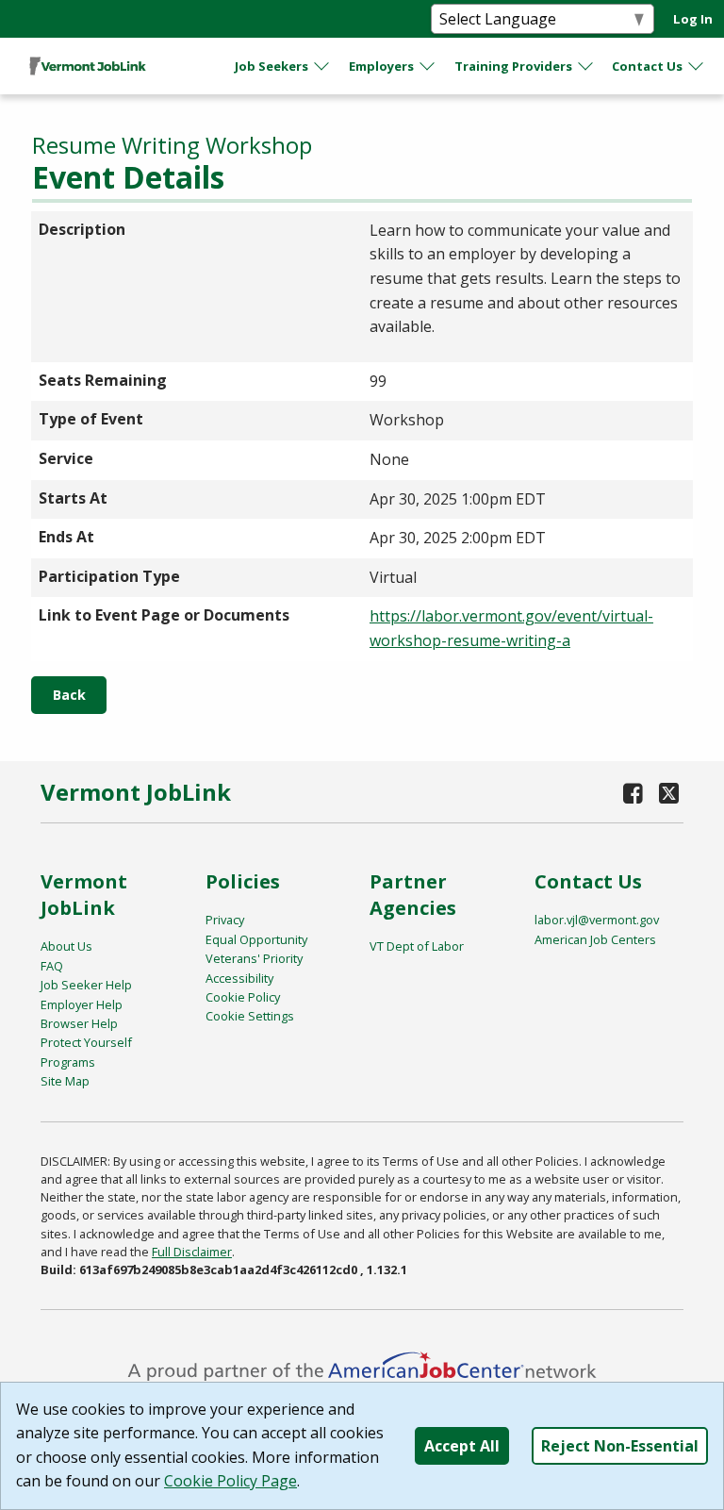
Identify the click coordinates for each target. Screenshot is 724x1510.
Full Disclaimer (192, 1251)
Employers (381, 66)
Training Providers (513, 66)
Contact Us (647, 66)
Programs (68, 1062)
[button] (69, 695)
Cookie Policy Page (230, 1480)
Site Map (65, 1080)
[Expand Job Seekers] (322, 66)
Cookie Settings (250, 1015)
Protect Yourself (86, 1042)
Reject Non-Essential (620, 1445)
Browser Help (79, 1023)
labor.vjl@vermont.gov (597, 919)
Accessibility (239, 978)
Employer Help (82, 1004)
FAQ (52, 965)
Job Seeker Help (86, 984)
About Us (66, 946)
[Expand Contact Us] (697, 66)
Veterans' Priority (254, 958)
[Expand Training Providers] (586, 66)
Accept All (462, 1445)
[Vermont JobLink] (87, 66)
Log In (693, 18)
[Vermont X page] (668, 792)
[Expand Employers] (428, 66)
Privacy (225, 919)
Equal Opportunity (256, 939)
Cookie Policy (243, 996)
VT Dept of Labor (417, 946)
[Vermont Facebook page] (633, 792)
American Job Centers (595, 939)
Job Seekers (271, 66)
